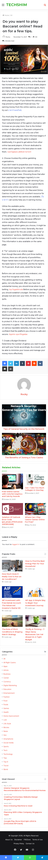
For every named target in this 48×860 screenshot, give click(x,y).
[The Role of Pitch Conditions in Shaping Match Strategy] (12, 621)
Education (7, 689)
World (5, 769)
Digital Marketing (10, 685)
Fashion (6, 697)
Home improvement (11, 716)
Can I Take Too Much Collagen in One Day (34, 489)
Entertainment (9, 693)
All (11, 15)
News (5, 731)
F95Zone (27, 840)
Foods (5, 704)
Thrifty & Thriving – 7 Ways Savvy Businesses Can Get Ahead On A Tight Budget (34, 634)
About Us (9, 840)
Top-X (5, 762)
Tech (5, 750)
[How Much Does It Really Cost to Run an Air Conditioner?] (12, 566)
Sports (6, 746)
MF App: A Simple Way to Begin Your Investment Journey (35, 603)
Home (6, 15)
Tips (5, 758)
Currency (7, 682)
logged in (15, 544)
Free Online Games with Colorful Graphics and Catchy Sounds (12, 494)
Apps (5, 666)
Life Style (7, 724)
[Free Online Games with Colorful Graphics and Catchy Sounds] (12, 481)
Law (5, 720)
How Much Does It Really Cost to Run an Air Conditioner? (11, 576)
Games (6, 708)
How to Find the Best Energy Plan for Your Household (35, 563)
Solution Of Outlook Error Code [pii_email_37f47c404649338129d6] (12, 520)
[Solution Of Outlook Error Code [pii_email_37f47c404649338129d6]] (12, 509)
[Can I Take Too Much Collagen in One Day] (35, 479)
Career (6, 678)
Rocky (8, 37)
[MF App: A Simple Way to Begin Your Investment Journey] (35, 592)
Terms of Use (37, 840)
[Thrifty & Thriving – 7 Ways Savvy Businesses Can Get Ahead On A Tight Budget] (35, 621)
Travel (5, 766)
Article (5, 670)
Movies (6, 727)
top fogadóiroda (16, 289)
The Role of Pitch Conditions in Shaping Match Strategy (12, 632)
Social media (8, 743)
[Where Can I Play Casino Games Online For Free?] (35, 509)
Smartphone (8, 739)
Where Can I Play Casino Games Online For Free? (35, 519)
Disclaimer (18, 840)
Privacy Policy (19, 843)
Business (6, 674)
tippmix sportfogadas (18, 334)
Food (5, 701)
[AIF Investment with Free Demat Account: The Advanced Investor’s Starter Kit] (12, 592)
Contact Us (30, 843)
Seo (5, 735)
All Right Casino (9, 662)
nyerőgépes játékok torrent (19, 152)
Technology (8, 754)
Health (6, 712)
